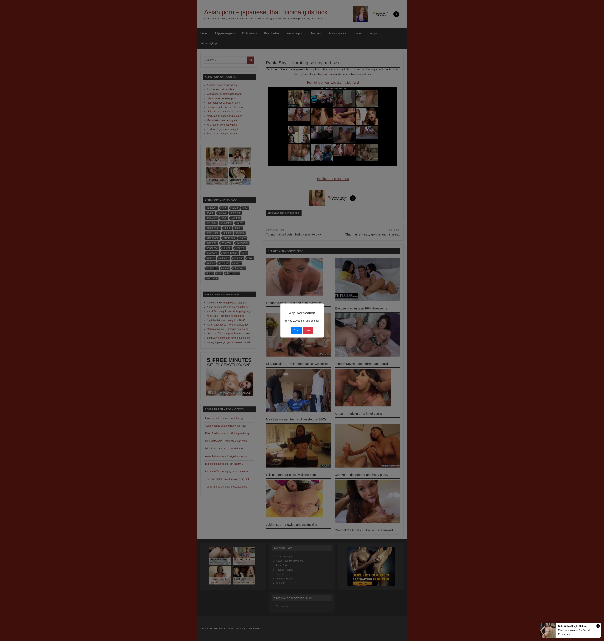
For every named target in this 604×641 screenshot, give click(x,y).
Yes (296, 330)
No (308, 330)
